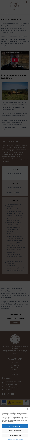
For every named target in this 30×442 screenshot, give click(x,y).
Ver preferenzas (15, 435)
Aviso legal (20, 439)
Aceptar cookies (15, 426)
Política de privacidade (13, 439)
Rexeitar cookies (15, 431)
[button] (27, 409)
